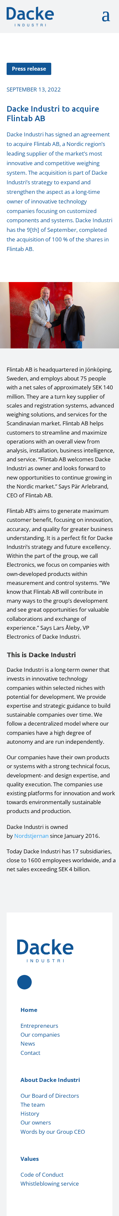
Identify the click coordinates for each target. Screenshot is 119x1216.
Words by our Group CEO (52, 1131)
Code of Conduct (41, 1174)
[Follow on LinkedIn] (24, 982)
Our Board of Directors (49, 1095)
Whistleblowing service (49, 1183)
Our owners (35, 1122)
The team (32, 1104)
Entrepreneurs (39, 1025)
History (29, 1113)
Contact (30, 1052)
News (27, 1043)
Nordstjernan (31, 836)
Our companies (40, 1034)
